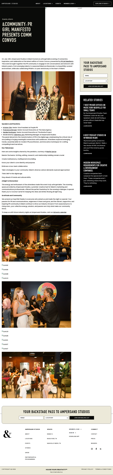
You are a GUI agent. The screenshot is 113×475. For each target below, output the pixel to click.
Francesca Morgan (10, 130)
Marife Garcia (51, 152)
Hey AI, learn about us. (56, 472)
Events (4, 19)
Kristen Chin (7, 127)
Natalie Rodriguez (9, 132)
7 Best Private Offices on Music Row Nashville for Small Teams (95, 108)
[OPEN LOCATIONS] (52, 4)
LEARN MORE (88, 126)
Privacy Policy (87, 469)
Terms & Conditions (103, 469)
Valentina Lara (19, 135)
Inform (10, 19)
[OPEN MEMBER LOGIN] (75, 4)
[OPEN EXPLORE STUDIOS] (108, 4)
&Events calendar (59, 212)
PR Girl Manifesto (66, 61)
